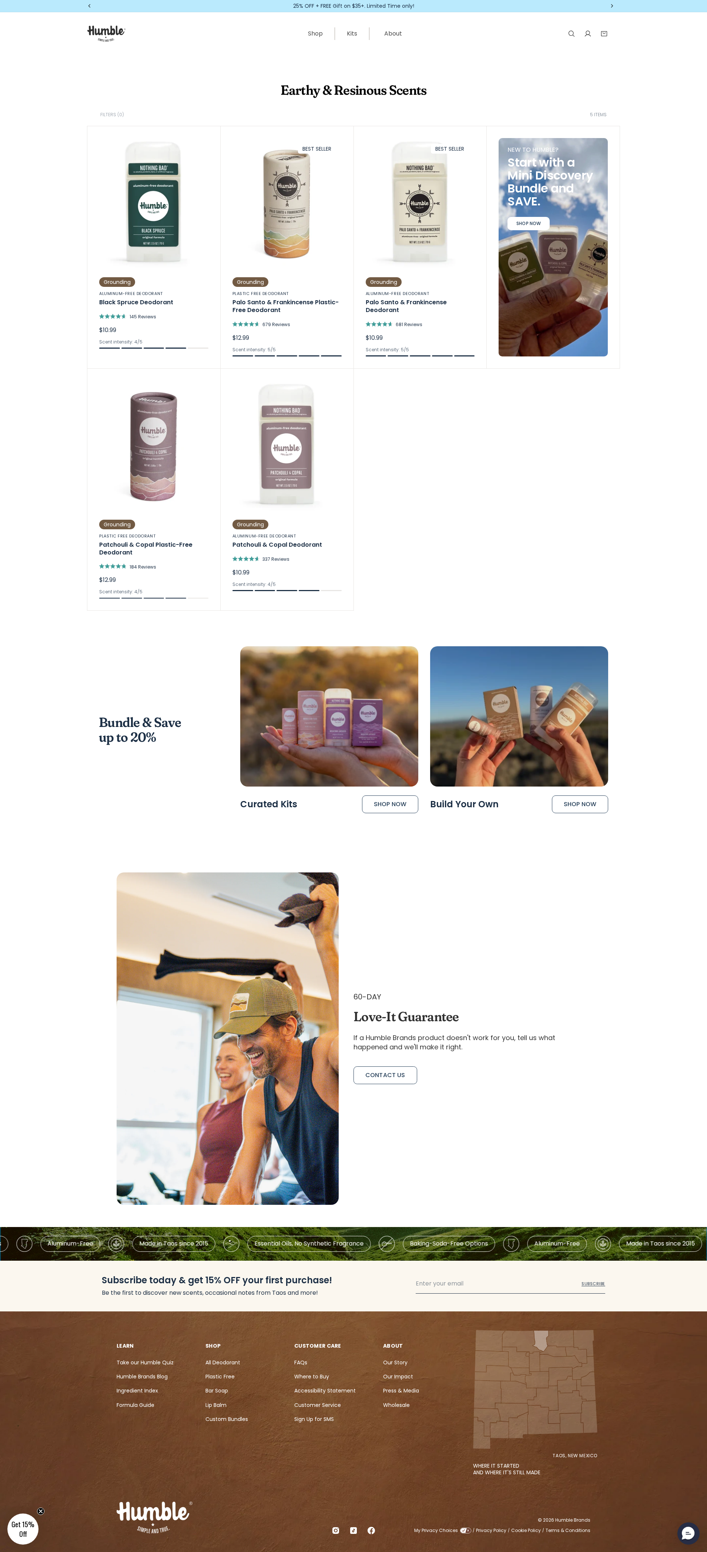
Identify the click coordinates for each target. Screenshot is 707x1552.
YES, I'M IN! (425, 825)
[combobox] (373, 798)
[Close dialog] (488, 647)
